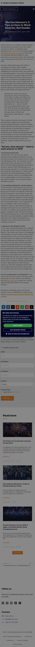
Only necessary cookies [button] (17, 330)
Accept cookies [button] (18, 325)
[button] (17, 334)
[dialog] (17, 323)
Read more (10, 321)
